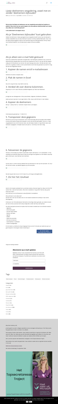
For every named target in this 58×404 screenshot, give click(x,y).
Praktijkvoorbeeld (30, 279)
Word (7, 314)
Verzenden (29, 268)
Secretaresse (30, 15)
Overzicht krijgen (21, 279)
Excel (7, 287)
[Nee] (56, 400)
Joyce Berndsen (12, 15)
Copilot (7, 285)
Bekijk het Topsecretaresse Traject (14, 345)
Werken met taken (46, 279)
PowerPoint (8, 305)
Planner (7, 303)
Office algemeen (10, 296)
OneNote (8, 298)
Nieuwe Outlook (9, 294)
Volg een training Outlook (12, 244)
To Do (7, 311)
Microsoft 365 (9, 292)
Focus (15, 279)
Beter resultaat (9, 279)
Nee (31, 401)
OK (27, 401)
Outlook (24, 15)
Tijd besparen (38, 279)
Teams (7, 309)
